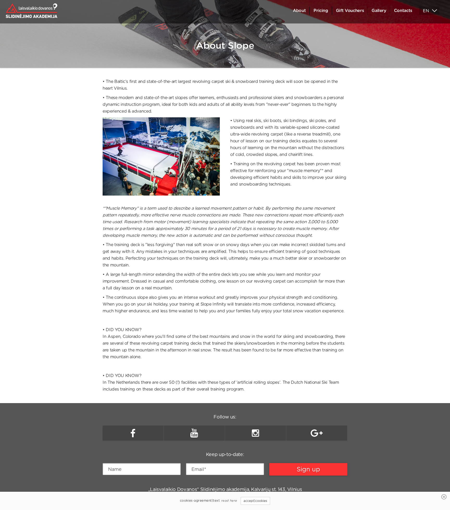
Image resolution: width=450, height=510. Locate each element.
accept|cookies (255, 501)
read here (229, 500)
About (299, 10)
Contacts (403, 10)
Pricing (321, 10)
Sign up (308, 469)
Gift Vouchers (350, 10)
